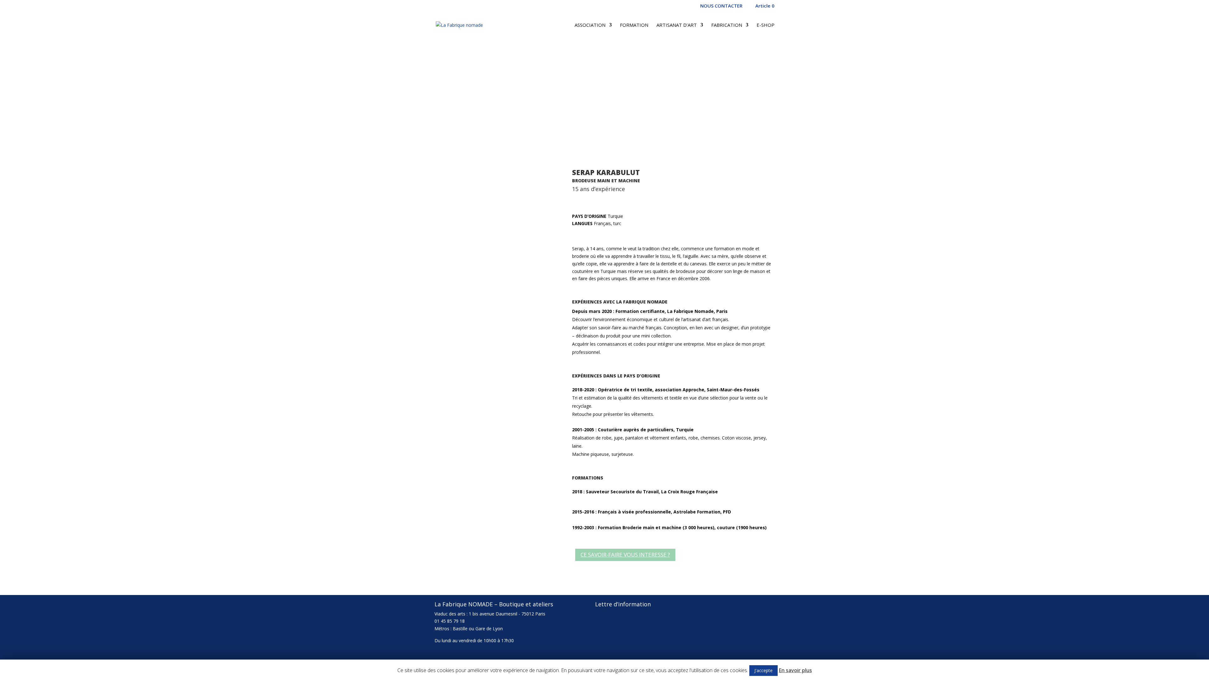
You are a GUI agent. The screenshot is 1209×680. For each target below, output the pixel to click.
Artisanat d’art (676, 25)
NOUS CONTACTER (721, 6)
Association (590, 25)
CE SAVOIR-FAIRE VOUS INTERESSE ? (625, 554)
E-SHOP (766, 25)
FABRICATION (726, 25)
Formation (634, 25)
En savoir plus (795, 670)
